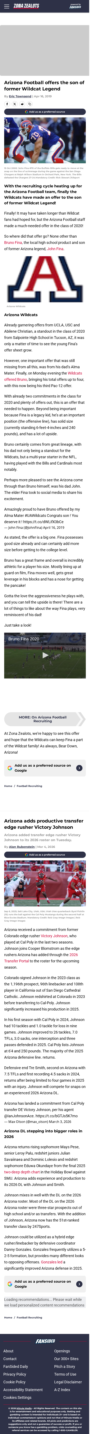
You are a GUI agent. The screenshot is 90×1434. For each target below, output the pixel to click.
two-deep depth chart (22, 1172)
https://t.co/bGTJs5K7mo (57, 1116)
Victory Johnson (54, 936)
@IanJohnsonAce (19, 1116)
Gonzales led (51, 1262)
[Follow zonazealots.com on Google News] (79, 768)
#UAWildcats (35, 515)
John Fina (55, 249)
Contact (10, 1359)
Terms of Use (65, 1374)
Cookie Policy (14, 1382)
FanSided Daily (15, 1366)
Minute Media (24, 1408)
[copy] (30, 104)
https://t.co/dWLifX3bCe (43, 522)
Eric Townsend (20, 96)
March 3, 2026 (60, 1121)
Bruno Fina (13, 242)
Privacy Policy (14, 1374)
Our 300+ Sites (66, 1359)
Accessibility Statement (23, 1390)
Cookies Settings (17, 1397)
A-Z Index (62, 1390)
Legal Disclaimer (68, 1382)
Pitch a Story (64, 1366)
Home (8, 786)
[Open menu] (6, 6)
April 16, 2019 (53, 527)
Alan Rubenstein (22, 847)
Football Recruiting (29, 786)
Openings (62, 1351)
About (8, 1351)
